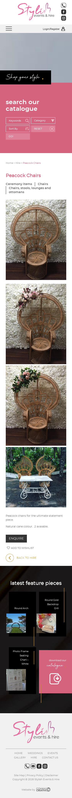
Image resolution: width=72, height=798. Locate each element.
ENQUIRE (16, 538)
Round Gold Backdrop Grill (52, 604)
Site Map (19, 775)
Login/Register (51, 29)
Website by (29, 790)
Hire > (19, 163)
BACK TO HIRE (26, 558)
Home (18, 753)
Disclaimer (51, 775)
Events (53, 753)
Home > (11, 163)
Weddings (35, 753)
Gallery (20, 757)
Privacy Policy (35, 775)
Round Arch (21, 608)
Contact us (50, 757)
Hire (34, 757)
